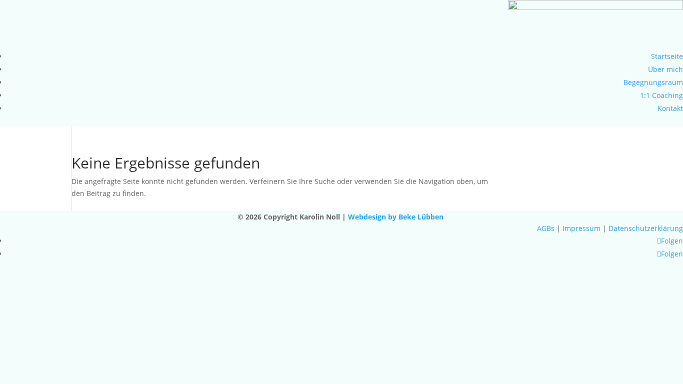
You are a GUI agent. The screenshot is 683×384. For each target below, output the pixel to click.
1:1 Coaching (661, 95)
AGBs (545, 228)
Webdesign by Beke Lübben (397, 217)
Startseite (667, 56)
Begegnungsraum (653, 82)
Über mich (665, 69)
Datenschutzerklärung (645, 228)
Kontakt (670, 108)
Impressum (581, 228)
